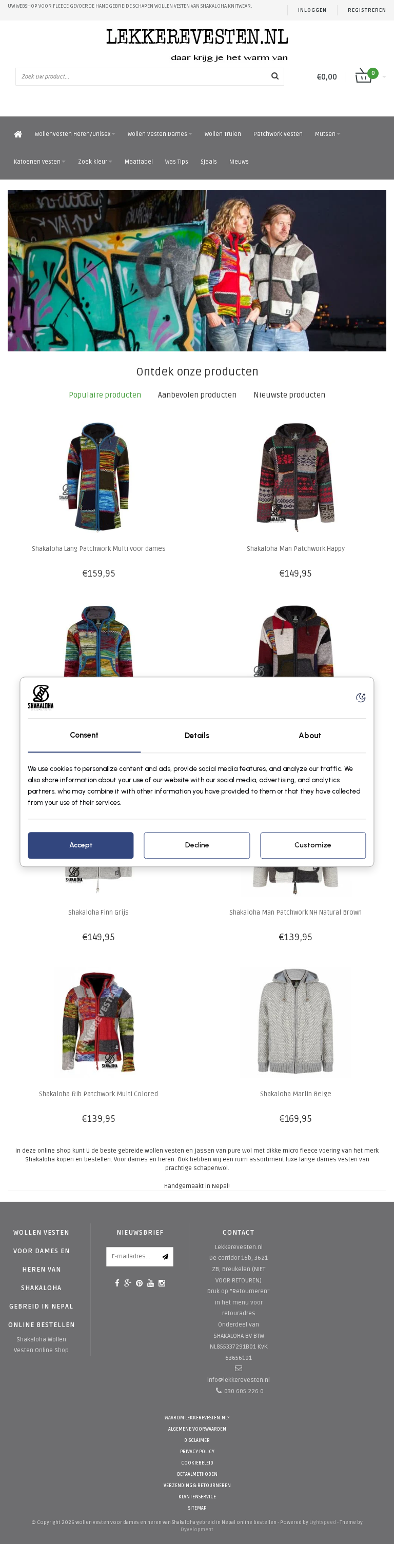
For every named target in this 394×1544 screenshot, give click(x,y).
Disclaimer (197, 1440)
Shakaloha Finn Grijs (98, 912)
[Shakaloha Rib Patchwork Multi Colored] (98, 1022)
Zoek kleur (92, 162)
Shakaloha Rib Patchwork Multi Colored (98, 1094)
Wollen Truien (223, 134)
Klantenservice (197, 1497)
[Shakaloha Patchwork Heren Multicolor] (295, 659)
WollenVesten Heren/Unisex (72, 134)
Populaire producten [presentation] (105, 395)
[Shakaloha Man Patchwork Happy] (295, 477)
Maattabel (139, 162)
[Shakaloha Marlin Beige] (295, 1022)
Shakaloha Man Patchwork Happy (296, 549)
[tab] (105, 395)
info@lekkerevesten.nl (238, 1380)
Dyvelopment (197, 1530)
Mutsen (325, 134)
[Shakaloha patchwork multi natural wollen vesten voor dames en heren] (197, 270)
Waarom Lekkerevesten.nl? (197, 1418)
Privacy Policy (197, 1452)
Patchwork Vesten (278, 134)
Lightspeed (322, 1522)
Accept (81, 845)
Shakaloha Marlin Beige (295, 1094)
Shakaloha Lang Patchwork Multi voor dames (99, 549)
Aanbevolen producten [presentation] (197, 395)
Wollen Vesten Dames (157, 134)
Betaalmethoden (197, 1474)
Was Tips (176, 162)
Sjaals (209, 162)
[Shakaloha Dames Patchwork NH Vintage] (98, 659)
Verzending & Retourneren (197, 1486)
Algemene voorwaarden (197, 1429)
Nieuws (239, 162)
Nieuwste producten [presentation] (289, 395)
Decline (197, 845)
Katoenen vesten (37, 162)
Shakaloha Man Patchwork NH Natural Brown (295, 912)
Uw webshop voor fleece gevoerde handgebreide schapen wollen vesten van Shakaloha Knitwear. (130, 6)
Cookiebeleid (197, 1463)
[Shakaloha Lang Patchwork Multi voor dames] (98, 477)
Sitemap (197, 1508)
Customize (312, 845)
